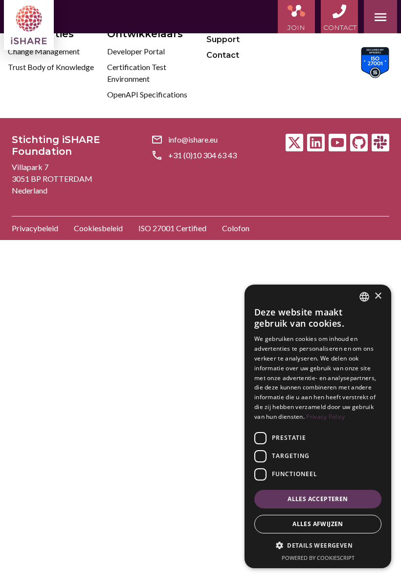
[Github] (359, 142)
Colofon (235, 228)
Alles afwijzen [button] (317, 524)
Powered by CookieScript (318, 557)
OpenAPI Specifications (147, 94)
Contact (222, 55)
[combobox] (364, 297)
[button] (317, 546)
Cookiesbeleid (98, 228)
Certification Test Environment (136, 72)
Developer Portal (136, 51)
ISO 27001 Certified (172, 228)
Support (223, 39)
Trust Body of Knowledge (51, 67)
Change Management (44, 51)
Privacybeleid (35, 228)
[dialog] (318, 426)
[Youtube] (337, 142)
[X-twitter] (294, 142)
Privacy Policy (325, 416)
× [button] (377, 296)
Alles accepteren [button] (318, 499)
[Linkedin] (316, 142)
